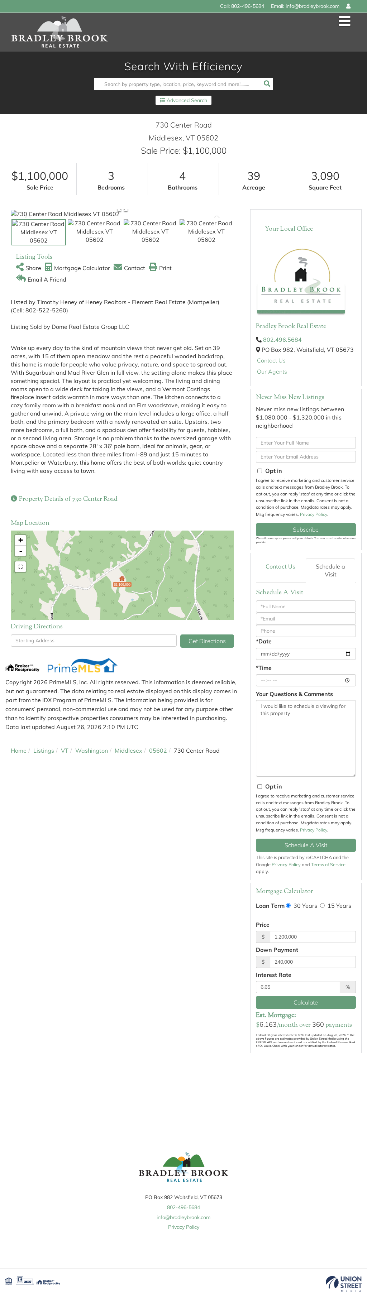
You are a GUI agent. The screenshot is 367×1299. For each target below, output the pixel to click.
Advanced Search (187, 100)
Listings (43, 750)
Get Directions (207, 640)
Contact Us (271, 360)
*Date (264, 641)
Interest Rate (273, 974)
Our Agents (272, 371)
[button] (267, 84)
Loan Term (270, 905)
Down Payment (277, 949)
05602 (158, 750)
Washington (91, 750)
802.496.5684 (282, 339)
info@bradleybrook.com (312, 6)
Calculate (306, 1002)
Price (263, 924)
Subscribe (306, 529)
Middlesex (128, 750)
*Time (264, 667)
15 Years (338, 905)
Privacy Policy (313, 514)
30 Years (304, 905)
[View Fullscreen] (20, 566)
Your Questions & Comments (294, 694)
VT (64, 750)
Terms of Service (328, 864)
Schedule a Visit (330, 570)
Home (19, 750)
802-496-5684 (247, 6)
